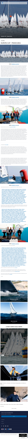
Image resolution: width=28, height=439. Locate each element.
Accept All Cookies (23, 434)
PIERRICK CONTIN (15, 64)
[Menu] (25, 3)
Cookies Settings (23, 437)
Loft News (2, 40)
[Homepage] (2, 3)
